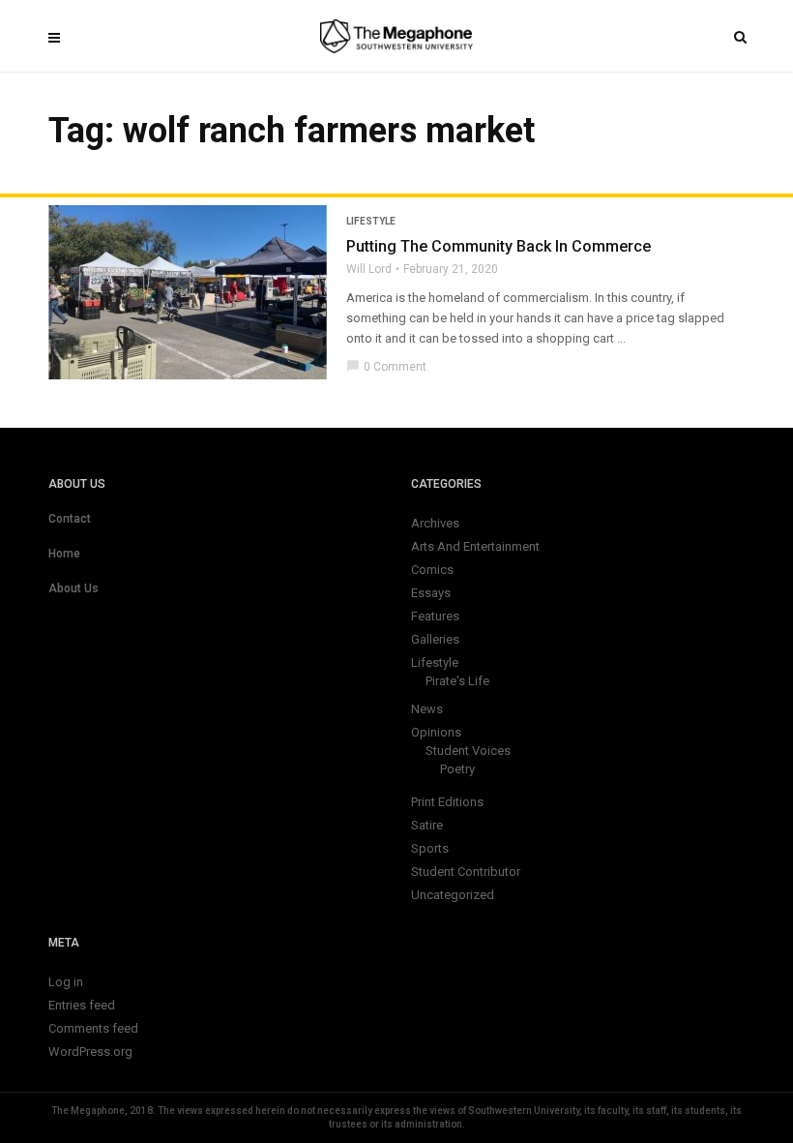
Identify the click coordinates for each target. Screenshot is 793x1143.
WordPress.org (90, 1051)
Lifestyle (371, 221)
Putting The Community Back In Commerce (498, 246)
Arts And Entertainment (475, 546)
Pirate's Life (457, 681)
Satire (427, 825)
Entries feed (81, 1005)
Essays (431, 593)
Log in (65, 982)
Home (64, 553)
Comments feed (93, 1028)
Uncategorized (452, 894)
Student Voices (468, 750)
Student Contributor (465, 871)
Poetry (457, 769)
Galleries (435, 639)
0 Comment (386, 367)
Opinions (436, 732)
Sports (430, 848)
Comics (432, 569)
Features (435, 616)
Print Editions (447, 802)
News (427, 709)
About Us (73, 588)
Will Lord (369, 269)
